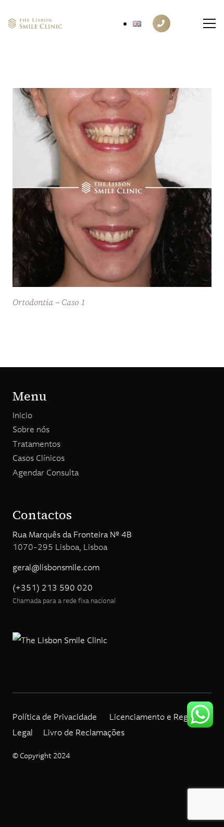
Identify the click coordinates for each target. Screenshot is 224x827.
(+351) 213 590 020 (53, 587)
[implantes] (35, 23)
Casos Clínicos (39, 457)
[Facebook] (16, 676)
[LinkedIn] (52, 676)
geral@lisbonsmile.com (56, 567)
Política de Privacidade (55, 716)
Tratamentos (36, 443)
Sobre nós (31, 429)
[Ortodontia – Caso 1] (112, 96)
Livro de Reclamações (84, 732)
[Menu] (209, 23)
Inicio (22, 415)
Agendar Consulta (46, 472)
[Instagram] (34, 676)
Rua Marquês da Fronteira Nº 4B (72, 534)
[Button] (161, 23)
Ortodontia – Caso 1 (49, 302)
